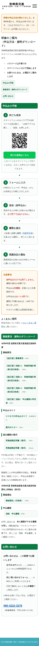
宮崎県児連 (16, 4)
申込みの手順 (8, 83)
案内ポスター (15, 427)
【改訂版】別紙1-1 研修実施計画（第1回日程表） (21, 368)
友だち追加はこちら (19, 155)
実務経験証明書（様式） (20, 440)
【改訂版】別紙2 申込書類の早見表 (21, 401)
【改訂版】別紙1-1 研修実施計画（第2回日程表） (21, 379)
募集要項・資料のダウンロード (15, 89)
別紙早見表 (28, 233)
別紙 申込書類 (16, 514)
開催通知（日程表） (18, 501)
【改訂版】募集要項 (18, 358)
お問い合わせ (8, 96)
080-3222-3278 (12, 605)
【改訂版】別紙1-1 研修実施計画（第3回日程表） (21, 390)
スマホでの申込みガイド (21, 418)
